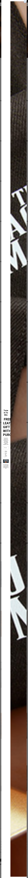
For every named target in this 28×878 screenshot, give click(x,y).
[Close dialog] (25, 2)
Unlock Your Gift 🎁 (6, 461)
